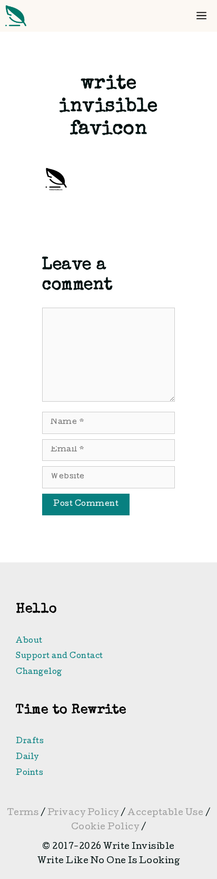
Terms (23, 813)
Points (29, 773)
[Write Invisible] (15, 16)
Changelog (39, 672)
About (29, 641)
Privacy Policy (83, 813)
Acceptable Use (166, 813)
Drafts (30, 741)
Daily (27, 757)
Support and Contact (59, 656)
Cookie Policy (106, 827)
